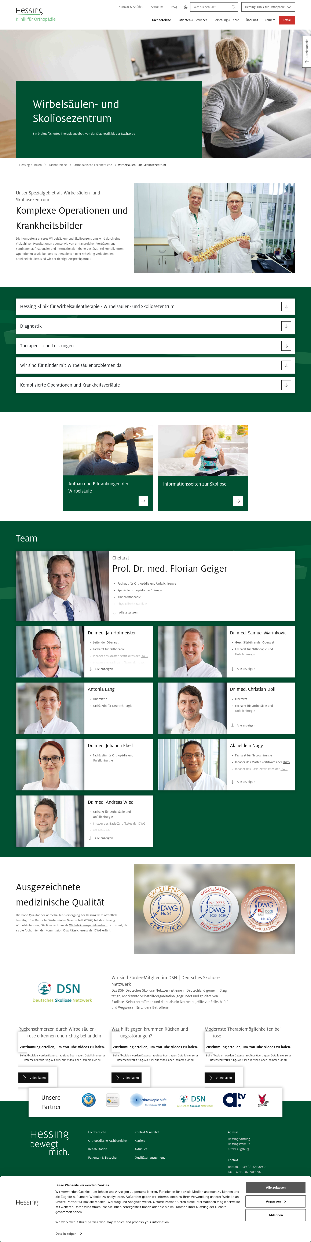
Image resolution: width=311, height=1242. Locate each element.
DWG (174, 617)
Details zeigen (65, 1233)
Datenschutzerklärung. (37, 1060)
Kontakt (233, 1160)
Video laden (38, 1077)
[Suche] (233, 7)
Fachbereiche (58, 165)
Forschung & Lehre (226, 20)
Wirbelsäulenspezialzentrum (88, 925)
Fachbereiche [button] (161, 20)
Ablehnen (276, 1215)
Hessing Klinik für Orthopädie (265, 7)
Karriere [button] (270, 20)
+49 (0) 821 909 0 (253, 1167)
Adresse (233, 1132)
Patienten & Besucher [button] (192, 20)
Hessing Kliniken (30, 165)
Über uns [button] (252, 20)
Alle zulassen (276, 1187)
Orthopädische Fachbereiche (93, 165)
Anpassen (273, 1201)
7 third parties (87, 1222)
